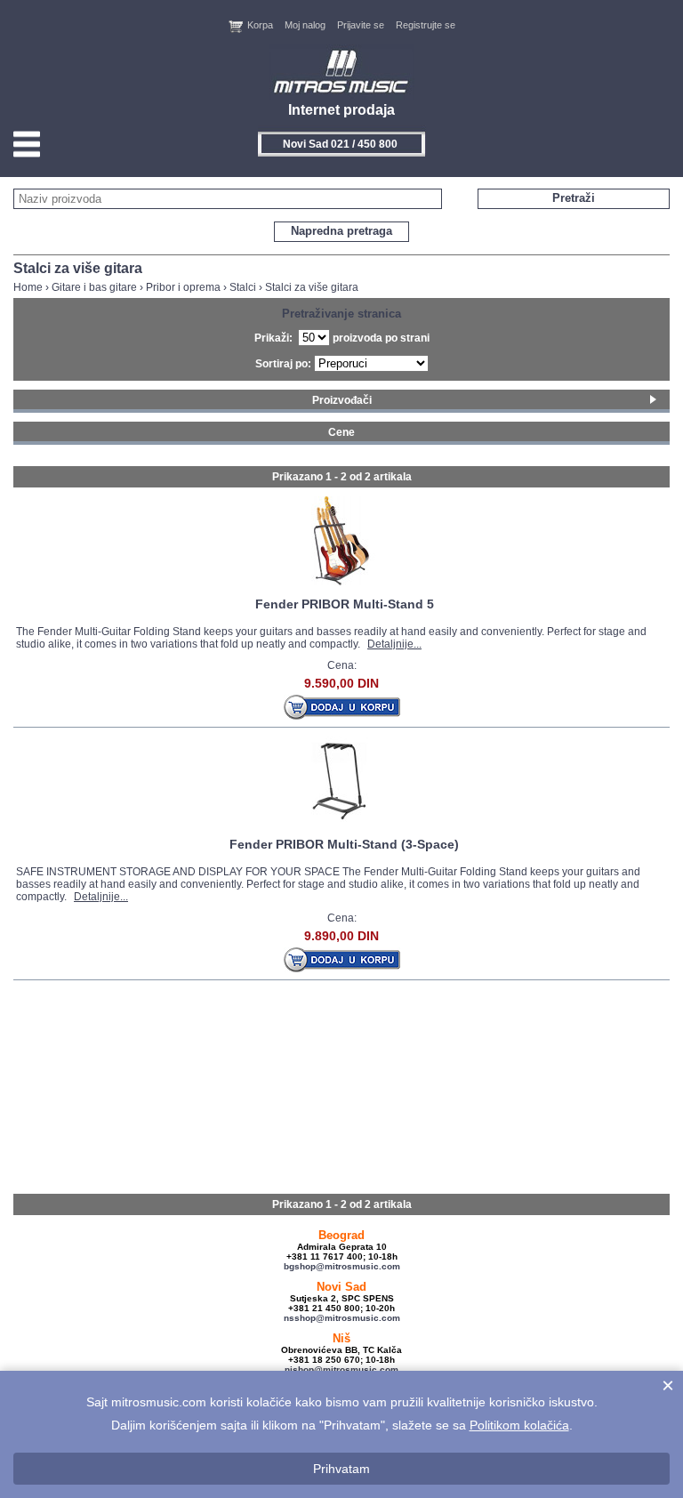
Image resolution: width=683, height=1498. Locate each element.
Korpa (260, 25)
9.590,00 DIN (341, 683)
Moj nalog (305, 25)
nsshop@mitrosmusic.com (342, 1318)
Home (28, 287)
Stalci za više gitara (311, 287)
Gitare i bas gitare (94, 287)
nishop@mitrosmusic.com (341, 1369)
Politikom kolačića (519, 1425)
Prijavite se (360, 25)
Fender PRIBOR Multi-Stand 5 (344, 604)
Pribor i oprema (183, 287)
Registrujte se (425, 25)
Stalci (242, 287)
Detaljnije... (394, 644)
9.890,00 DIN (341, 936)
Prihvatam (341, 1469)
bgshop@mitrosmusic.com (342, 1266)
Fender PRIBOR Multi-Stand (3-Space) (344, 844)
